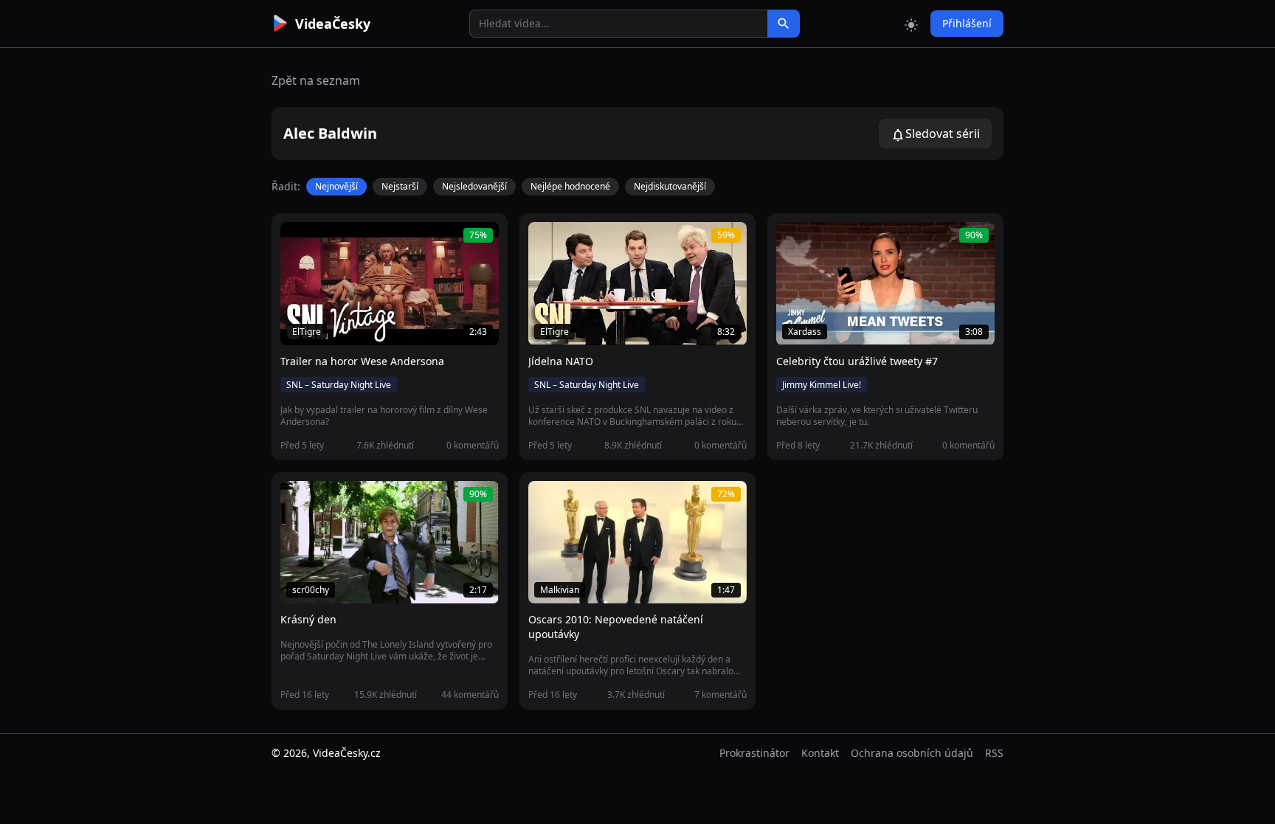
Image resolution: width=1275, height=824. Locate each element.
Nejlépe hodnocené (570, 186)
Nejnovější (336, 186)
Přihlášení (967, 23)
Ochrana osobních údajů (912, 753)
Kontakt (820, 753)
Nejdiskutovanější (670, 186)
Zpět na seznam (316, 80)
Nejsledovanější (474, 186)
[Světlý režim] (911, 23)
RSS (994, 753)
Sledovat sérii (942, 133)
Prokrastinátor (754, 753)
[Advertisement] (189, 269)
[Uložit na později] (324, 241)
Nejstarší (399, 186)
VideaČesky (332, 23)
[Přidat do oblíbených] (298, 241)
